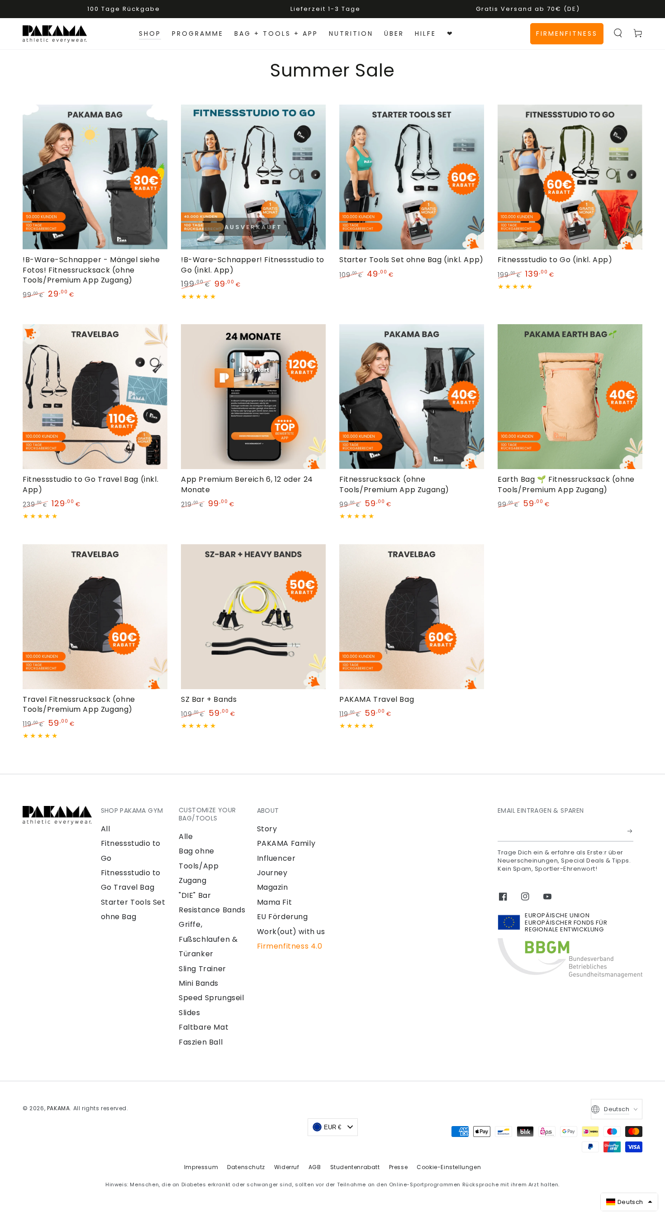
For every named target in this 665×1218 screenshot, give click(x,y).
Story (267, 829)
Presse (398, 1167)
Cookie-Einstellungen (449, 1167)
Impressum (201, 1167)
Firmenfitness (567, 33)
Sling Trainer (202, 969)
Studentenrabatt (355, 1167)
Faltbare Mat (203, 1027)
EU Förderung (282, 916)
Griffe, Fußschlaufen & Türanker (208, 939)
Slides (189, 1012)
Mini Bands (198, 983)
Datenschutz (246, 1167)
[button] (618, 33)
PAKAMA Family (286, 843)
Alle (186, 836)
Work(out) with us (291, 931)
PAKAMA (58, 1108)
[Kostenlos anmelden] (630, 831)
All (105, 829)
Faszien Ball (201, 1042)
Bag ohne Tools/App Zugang (198, 866)
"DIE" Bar (195, 895)
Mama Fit (274, 902)
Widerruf (286, 1167)
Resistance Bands (212, 910)
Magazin (272, 887)
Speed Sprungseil (211, 998)
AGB (315, 1167)
